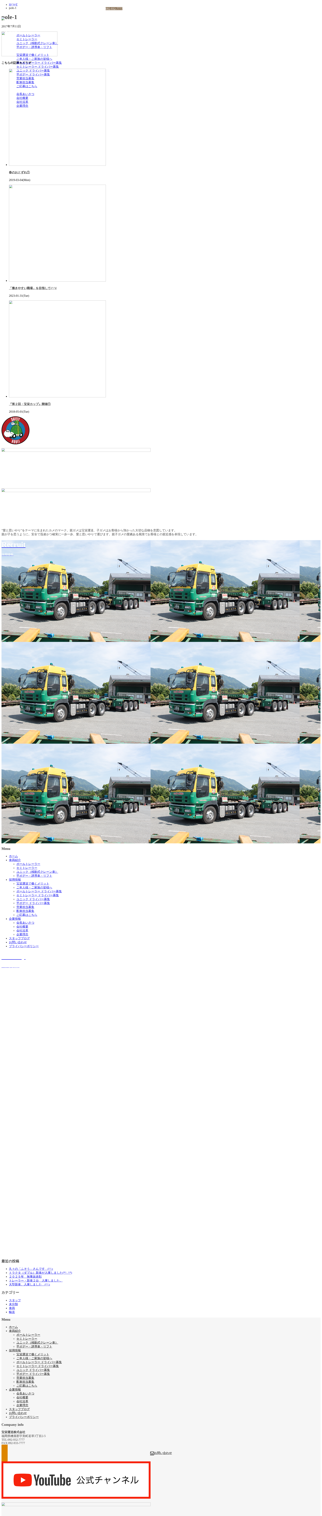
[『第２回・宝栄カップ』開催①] (57, 396)
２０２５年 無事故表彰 (25, 1276)
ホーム (13, 27)
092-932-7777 (114, 8)
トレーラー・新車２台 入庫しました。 (36, 1280)
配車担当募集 (25, 82)
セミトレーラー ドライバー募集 (37, 66)
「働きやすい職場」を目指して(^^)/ (33, 288)
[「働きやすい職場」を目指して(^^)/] (57, 280)
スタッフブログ (19, 109)
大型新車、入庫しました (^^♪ (29, 1284)
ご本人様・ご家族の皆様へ (34, 58)
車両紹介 (15, 31)
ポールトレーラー (28, 35)
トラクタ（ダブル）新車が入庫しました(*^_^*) (40, 1272)
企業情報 (15, 90)
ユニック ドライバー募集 (33, 70)
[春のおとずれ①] (57, 164)
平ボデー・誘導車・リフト (34, 47)
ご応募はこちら (26, 86)
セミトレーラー (26, 39)
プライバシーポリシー (24, 117)
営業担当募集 (25, 78)
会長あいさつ (25, 94)
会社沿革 (22, 101)
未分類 (13, 1304)
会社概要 (22, 98)
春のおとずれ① (19, 172)
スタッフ (15, 1300)
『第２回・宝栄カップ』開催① (30, 404)
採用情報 (15, 51)
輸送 (12, 1312)
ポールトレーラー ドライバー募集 (39, 62)
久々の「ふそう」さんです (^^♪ (31, 1268)
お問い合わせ (18, 113)
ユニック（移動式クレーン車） (37, 43)
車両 (12, 1308)
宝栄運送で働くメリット (32, 54)
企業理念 (22, 105)
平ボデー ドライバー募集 (33, 74)
